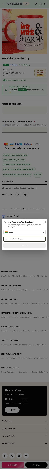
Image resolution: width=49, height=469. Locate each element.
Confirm (24, 245)
